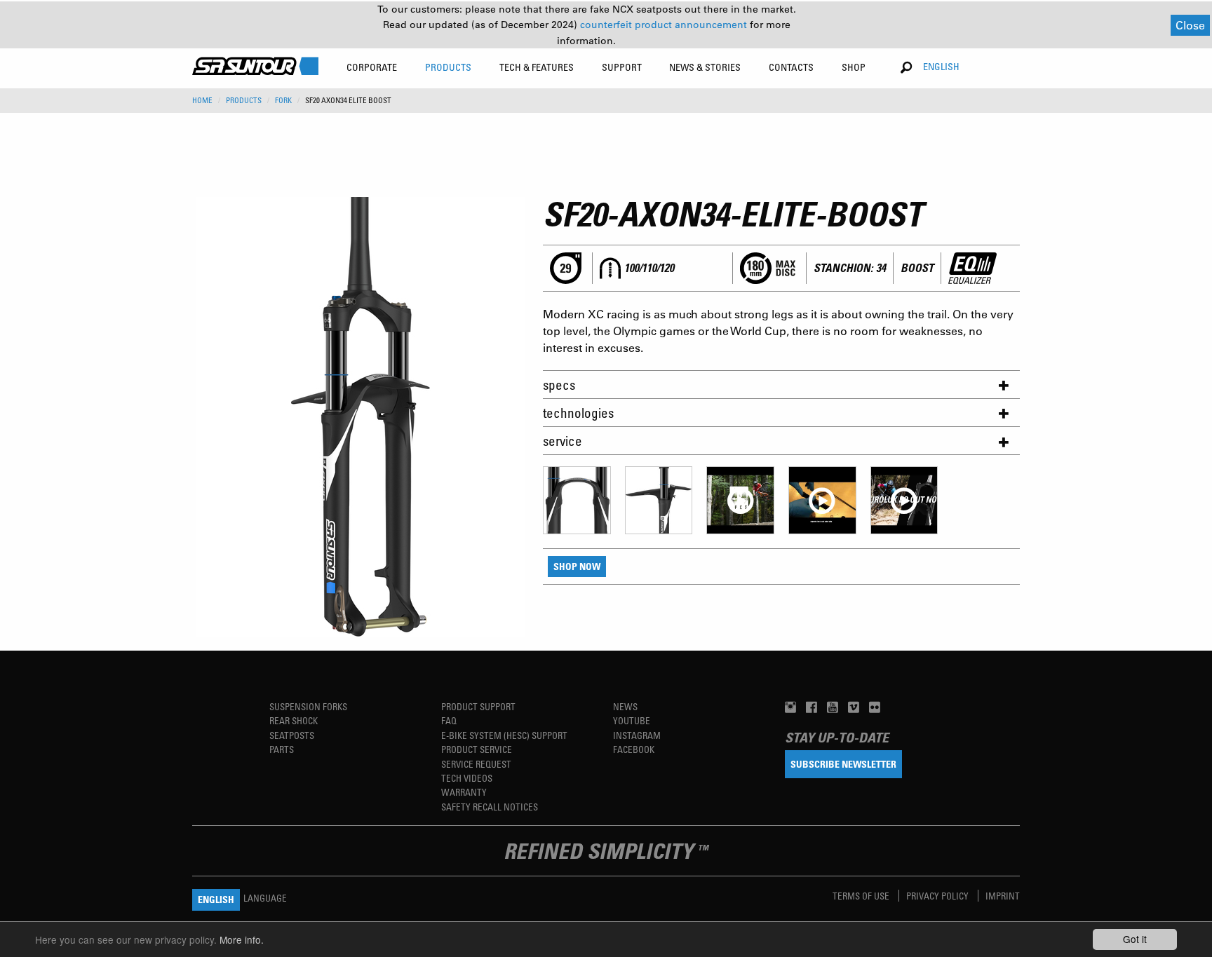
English (941, 66)
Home (202, 100)
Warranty (464, 792)
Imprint (1002, 896)
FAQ (449, 720)
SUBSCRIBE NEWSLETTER (843, 764)
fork (283, 100)
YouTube (631, 720)
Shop (854, 67)
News (625, 706)
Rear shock (293, 720)
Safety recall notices (489, 807)
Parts (281, 749)
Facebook (633, 749)
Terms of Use (862, 896)
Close (1190, 25)
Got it (1135, 939)
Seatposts (291, 735)
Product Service (476, 749)
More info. (242, 939)
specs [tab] (559, 384)
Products (244, 100)
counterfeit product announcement (665, 24)
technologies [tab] (578, 413)
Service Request (476, 764)
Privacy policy (938, 896)
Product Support (478, 706)
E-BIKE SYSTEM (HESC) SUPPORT (504, 735)
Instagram (637, 735)
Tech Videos (466, 778)
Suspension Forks (308, 706)
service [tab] (562, 441)
